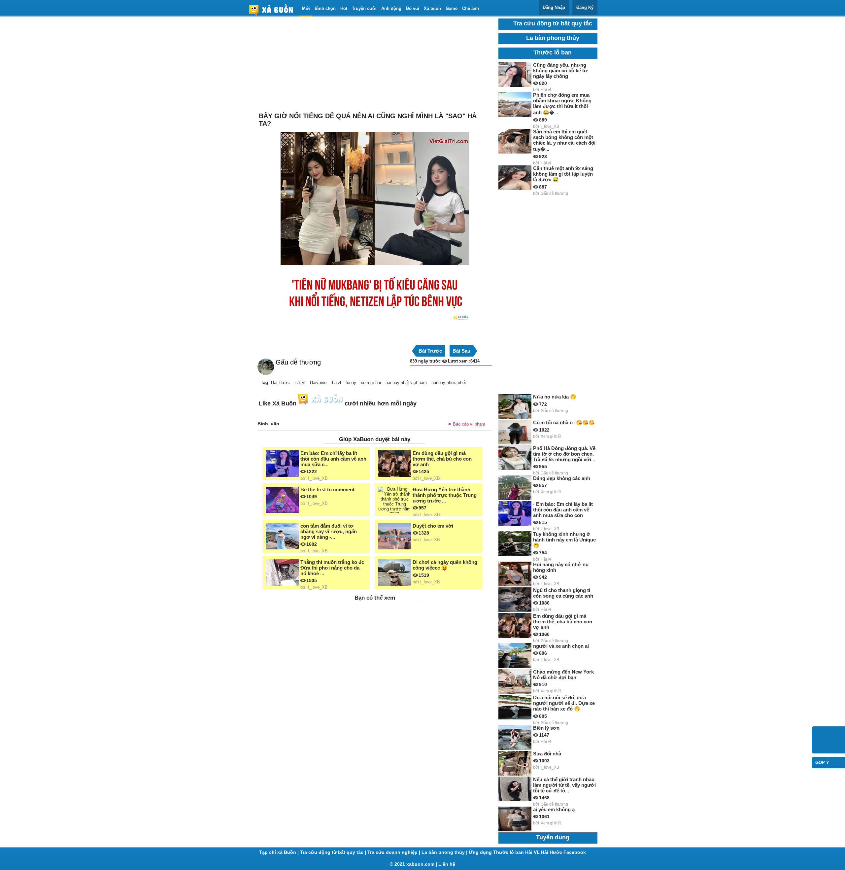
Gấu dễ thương (298, 362)
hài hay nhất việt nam (406, 382)
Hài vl (299, 382)
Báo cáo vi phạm (469, 424)
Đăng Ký (584, 7)
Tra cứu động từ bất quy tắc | (333, 852)
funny (351, 382)
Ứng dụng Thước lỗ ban (497, 852)
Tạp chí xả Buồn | (279, 852)
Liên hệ (446, 864)
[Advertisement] (374, 64)
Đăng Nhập (554, 7)
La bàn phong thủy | (445, 852)
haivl (336, 382)
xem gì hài (371, 382)
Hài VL (533, 852)
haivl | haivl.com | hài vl (273, 10)
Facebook (574, 852)
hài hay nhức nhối (448, 382)
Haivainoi (318, 382)
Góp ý (822, 762)
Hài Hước (280, 382)
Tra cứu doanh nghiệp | (394, 852)
